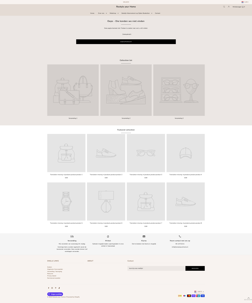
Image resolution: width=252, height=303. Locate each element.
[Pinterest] (55, 288)
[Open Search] (224, 7)
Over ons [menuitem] (101, 13)
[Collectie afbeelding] (73, 90)
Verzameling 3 (179, 118)
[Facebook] (48, 288)
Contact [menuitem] (157, 13)
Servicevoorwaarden (53, 278)
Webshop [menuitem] (113, 13)
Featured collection (126, 130)
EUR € (246, 2)
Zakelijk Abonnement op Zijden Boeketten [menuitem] (135, 13)
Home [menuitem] (92, 13)
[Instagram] (52, 288)
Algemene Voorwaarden (55, 269)
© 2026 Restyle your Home (56, 297)
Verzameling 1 (73, 118)
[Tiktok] (59, 288)
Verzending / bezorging (54, 271)
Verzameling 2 (126, 118)
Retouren (50, 274)
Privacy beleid (51, 276)
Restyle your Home (126, 6)
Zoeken (49, 267)
